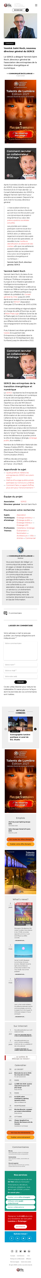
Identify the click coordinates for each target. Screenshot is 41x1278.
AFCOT (17, 302)
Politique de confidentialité (17, 1258)
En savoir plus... (20, 940)
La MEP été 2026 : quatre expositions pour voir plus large (23, 1085)
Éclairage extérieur (25, 518)
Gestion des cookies (26, 1262)
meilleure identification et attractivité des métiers (20, 243)
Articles (20, 538)
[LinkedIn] (17, 1238)
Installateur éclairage (26, 528)
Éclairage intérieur (24, 523)
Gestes (6, 333)
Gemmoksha (12, 1157)
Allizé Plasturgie (12, 314)
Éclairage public (23, 520)
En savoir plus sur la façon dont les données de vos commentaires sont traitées (20, 691)
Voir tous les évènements (20, 1133)
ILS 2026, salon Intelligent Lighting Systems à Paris (21, 1098)
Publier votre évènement (20, 1137)
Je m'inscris (20, 1227)
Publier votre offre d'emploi (20, 844)
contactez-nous (25, 572)
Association (21, 515)
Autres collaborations (16, 1207)
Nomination (21, 533)
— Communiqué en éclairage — (20, 74)
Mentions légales (14, 1262)
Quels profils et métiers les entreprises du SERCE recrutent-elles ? (20, 475)
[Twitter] (23, 1238)
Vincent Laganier (14, 1163)
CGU (28, 1255)
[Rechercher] (27, 10)
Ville (32, 536)
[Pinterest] (12, 1251)
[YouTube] (29, 1238)
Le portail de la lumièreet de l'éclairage (19, 5)
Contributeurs (20, 1255)
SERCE (9, 393)
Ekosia (11, 1151)
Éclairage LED (22, 525)
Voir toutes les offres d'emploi (20, 839)
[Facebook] (12, 1238)
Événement (22, 531)
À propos (12, 1255)
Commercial (30, 538)
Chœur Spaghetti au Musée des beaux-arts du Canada (23, 1122)
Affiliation (28, 1258)
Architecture (22, 536)
